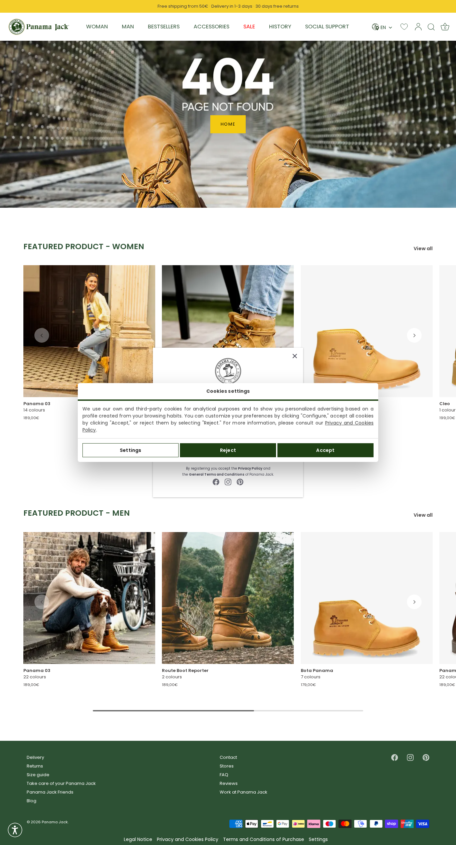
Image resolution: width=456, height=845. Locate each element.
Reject (228, 450)
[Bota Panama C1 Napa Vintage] (367, 598)
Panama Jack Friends (50, 792)
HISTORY (280, 26)
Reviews (229, 783)
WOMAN (97, 26)
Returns (35, 766)
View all (423, 248)
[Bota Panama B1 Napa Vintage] (367, 331)
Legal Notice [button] (138, 839)
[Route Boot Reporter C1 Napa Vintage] (228, 598)
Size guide (38, 775)
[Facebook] (216, 481)
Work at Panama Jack (243, 792)
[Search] (431, 26)
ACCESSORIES (211, 26)
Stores (227, 766)
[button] (41, 335)
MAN (128, 26)
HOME (228, 124)
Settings (130, 450)
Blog (31, 801)
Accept (325, 450)
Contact (228, 757)
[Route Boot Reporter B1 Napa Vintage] (228, 331)
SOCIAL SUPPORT (327, 26)
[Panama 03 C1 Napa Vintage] (89, 598)
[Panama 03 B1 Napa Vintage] (89, 331)
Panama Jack (55, 822)
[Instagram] (228, 481)
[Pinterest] (240, 481)
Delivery (35, 757)
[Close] (294, 356)
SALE (249, 26)
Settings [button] (318, 839)
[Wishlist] (404, 26)
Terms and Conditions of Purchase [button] (263, 839)
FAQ (224, 775)
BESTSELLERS (164, 26)
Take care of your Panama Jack (61, 783)
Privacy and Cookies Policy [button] (187, 839)
